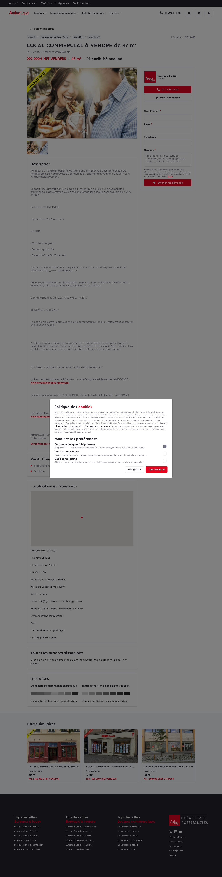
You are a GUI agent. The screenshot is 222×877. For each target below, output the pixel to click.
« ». (84, 426)
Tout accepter (156, 469)
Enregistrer (134, 469)
